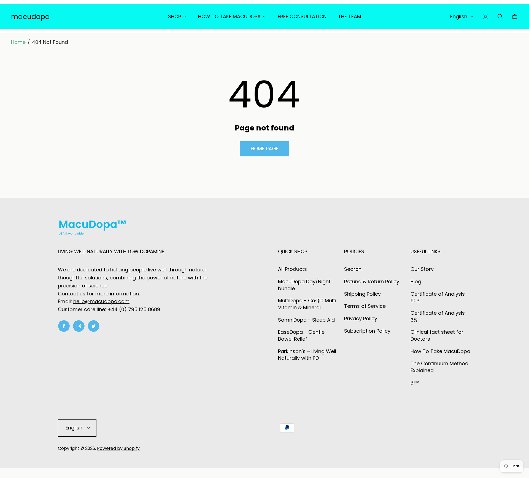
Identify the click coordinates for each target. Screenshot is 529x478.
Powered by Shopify (118, 448)
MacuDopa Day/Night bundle (304, 285)
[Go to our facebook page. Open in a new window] (64, 326)
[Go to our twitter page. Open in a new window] (94, 326)
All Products (292, 269)
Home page (265, 148)
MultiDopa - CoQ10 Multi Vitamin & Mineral (307, 304)
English (458, 16)
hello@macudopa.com (101, 301)
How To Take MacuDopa (440, 351)
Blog (416, 281)
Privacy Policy (360, 318)
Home (18, 42)
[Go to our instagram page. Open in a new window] (79, 326)
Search (352, 269)
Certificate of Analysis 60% (438, 297)
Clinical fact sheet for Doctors (437, 335)
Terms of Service (365, 306)
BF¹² (415, 382)
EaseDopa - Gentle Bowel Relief (301, 335)
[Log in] (485, 16)
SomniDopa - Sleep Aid (306, 319)
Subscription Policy (367, 330)
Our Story (422, 269)
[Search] (500, 16)
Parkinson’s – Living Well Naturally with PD (307, 355)
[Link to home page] (92, 228)
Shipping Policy (362, 293)
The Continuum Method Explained (439, 367)
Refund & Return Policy (371, 281)
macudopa (30, 17)
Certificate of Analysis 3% (438, 316)
